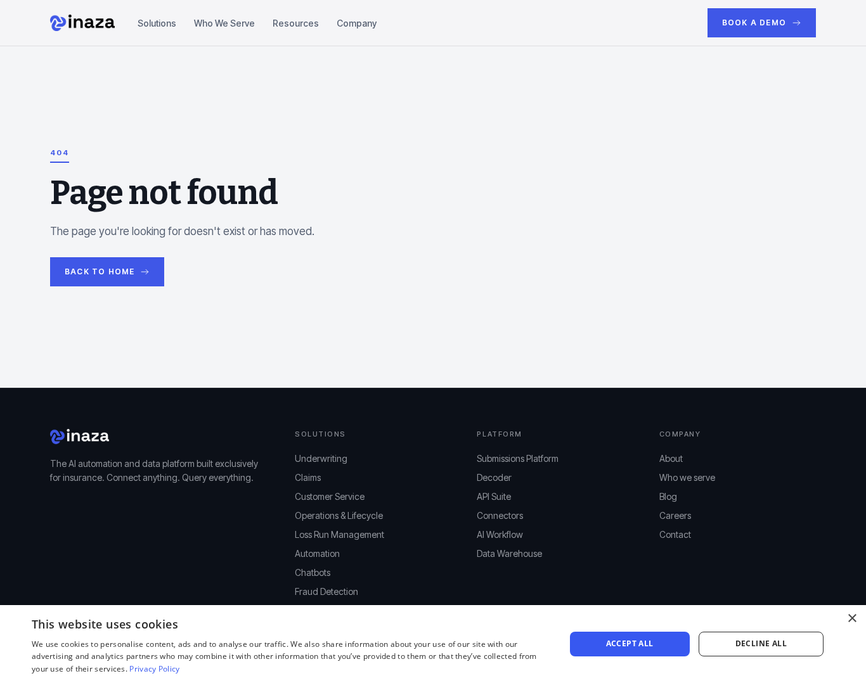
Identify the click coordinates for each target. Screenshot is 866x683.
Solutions (157, 23)
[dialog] (433, 644)
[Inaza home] (82, 23)
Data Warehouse (509, 553)
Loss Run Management (339, 534)
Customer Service (330, 496)
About (671, 458)
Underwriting (321, 458)
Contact (675, 534)
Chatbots (312, 572)
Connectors (500, 515)
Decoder (494, 477)
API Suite (494, 496)
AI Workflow (500, 534)
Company (357, 23)
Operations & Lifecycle (339, 515)
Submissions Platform (518, 458)
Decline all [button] (761, 643)
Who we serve (687, 477)
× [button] (851, 618)
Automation (317, 553)
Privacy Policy (154, 668)
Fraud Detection (326, 591)
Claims (308, 477)
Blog (668, 496)
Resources (296, 23)
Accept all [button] (630, 643)
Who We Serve (224, 23)
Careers (675, 515)
